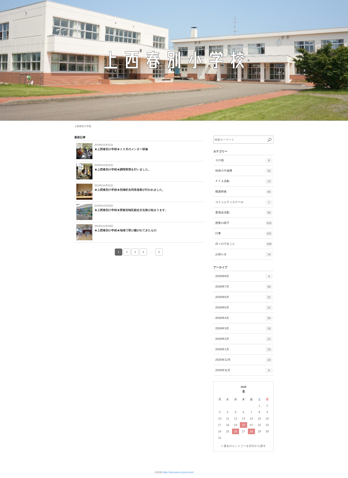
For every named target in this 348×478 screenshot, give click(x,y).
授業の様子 (243, 224)
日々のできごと (243, 245)
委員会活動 (243, 214)
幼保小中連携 (243, 172)
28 (251, 431)
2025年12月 (243, 361)
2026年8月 (242, 277)
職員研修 (243, 193)
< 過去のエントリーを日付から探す (243, 445)
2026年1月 (243, 350)
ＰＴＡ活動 (243, 182)
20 (243, 425)
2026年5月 (243, 309)
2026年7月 (243, 288)
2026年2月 (243, 340)
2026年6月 (243, 298)
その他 (242, 161)
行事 (243, 234)
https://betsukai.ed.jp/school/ (178, 472)
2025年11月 (242, 371)
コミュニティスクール (242, 203)
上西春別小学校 (82, 126)
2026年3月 (243, 330)
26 (235, 431)
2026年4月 (243, 319)
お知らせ (243, 255)
